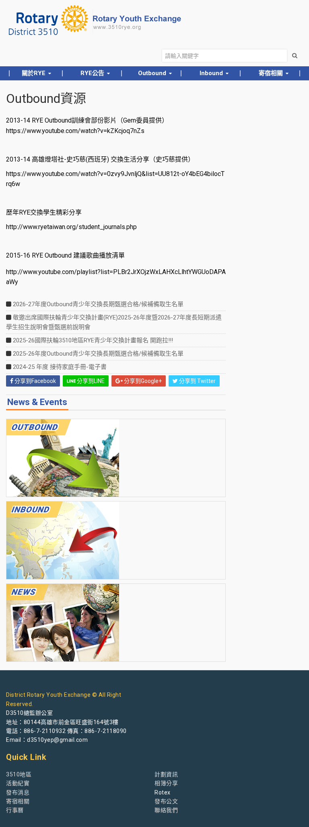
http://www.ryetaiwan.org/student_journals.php (71, 227)
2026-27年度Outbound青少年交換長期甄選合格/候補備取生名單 (98, 304)
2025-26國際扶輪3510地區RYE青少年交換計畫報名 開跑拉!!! (93, 340)
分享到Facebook (34, 381)
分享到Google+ (142, 381)
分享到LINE (90, 381)
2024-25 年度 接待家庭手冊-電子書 (60, 367)
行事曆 (15, 810)
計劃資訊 (166, 774)
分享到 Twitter (197, 381)
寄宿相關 (17, 801)
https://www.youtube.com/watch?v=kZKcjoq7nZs (75, 131)
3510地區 (18, 774)
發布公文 (166, 801)
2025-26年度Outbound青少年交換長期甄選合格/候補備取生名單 (98, 353)
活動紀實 (17, 783)
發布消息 (17, 792)
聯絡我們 (166, 810)
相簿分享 (166, 783)
